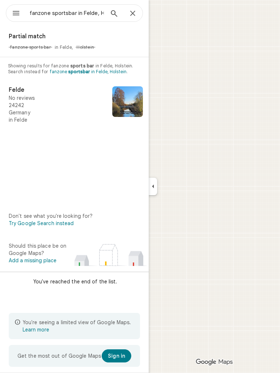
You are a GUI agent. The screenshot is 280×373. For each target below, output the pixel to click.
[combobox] (67, 13)
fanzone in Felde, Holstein (88, 71)
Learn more (36, 329)
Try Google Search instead (41, 223)
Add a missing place (33, 260)
